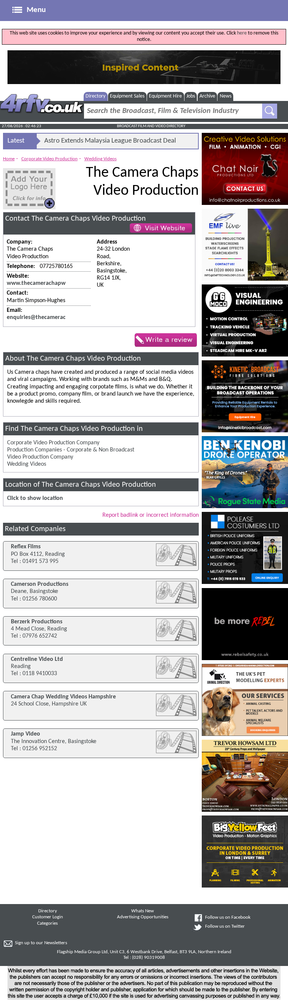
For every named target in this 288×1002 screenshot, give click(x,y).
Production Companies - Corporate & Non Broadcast (70, 450)
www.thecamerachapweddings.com (52, 283)
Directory (95, 96)
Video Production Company (40, 457)
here (242, 33)
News (225, 96)
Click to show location (35, 498)
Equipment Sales (127, 96)
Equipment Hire (165, 96)
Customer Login (47, 917)
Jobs (190, 96)
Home (9, 158)
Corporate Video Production (49, 158)
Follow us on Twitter (225, 926)
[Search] (269, 111)
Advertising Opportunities (142, 917)
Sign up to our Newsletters (41, 943)
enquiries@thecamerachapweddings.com (59, 317)
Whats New (142, 911)
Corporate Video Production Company (53, 443)
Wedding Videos (100, 158)
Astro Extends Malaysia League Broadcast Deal (110, 140)
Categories (47, 923)
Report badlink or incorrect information (150, 515)
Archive (207, 96)
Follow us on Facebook (227, 917)
